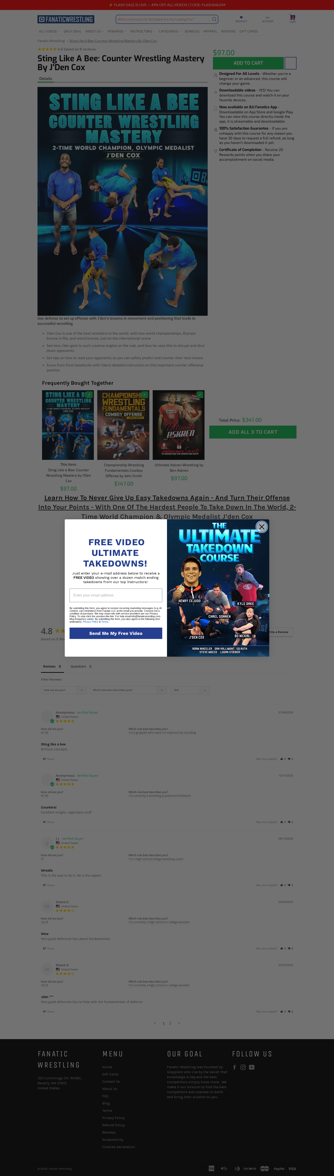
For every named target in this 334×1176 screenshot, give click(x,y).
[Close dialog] (261, 527)
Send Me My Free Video (115, 633)
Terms (104, 621)
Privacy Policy (90, 621)
